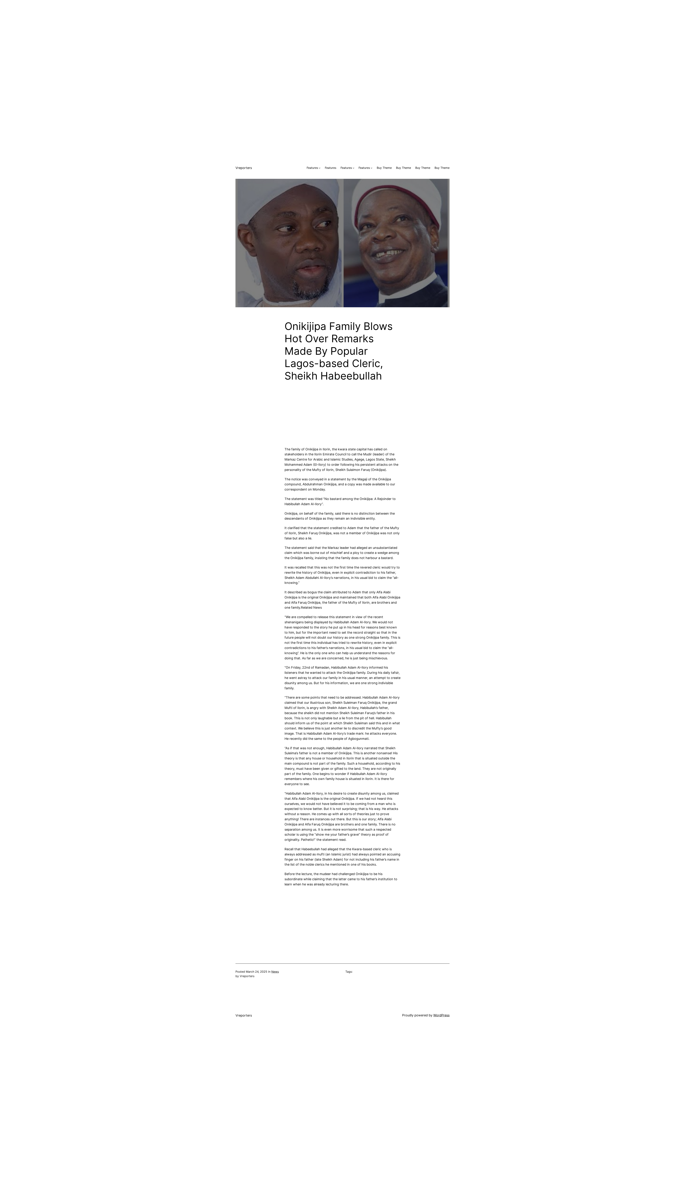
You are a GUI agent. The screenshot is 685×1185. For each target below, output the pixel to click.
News (275, 971)
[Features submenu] (320, 168)
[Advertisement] (342, 25)
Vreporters (243, 168)
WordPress (441, 1015)
